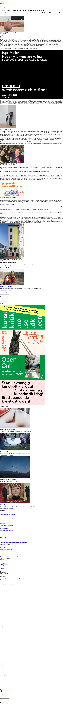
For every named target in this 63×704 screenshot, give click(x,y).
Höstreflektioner (4, 528)
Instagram (3, 568)
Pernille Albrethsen (4, 290)
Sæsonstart (11, 508)
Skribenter (3, 563)
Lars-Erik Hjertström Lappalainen (6, 539)
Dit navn (1, 296)
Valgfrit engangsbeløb (19, 265)
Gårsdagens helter (4, 451)
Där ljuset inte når (4, 537)
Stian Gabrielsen (3, 549)
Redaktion (3, 562)
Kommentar (11, 455)
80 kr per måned (7, 265)
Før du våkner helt (4, 533)
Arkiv (3, 565)
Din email (1, 299)
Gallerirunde (9, 516)
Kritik (10, 290)
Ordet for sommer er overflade (7, 429)
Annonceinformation (5, 564)
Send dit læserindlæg (3, 301)
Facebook (3, 567)
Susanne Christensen (4, 520)
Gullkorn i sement (4, 552)
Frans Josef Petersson (4, 530)
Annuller (1, 303)
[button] (0, 1)
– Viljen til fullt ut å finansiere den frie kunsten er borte (13, 542)
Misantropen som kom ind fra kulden (9, 518)
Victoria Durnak (3, 544)
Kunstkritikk (2, 3)
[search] (1, 2)
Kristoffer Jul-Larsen (4, 455)
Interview (10, 544)
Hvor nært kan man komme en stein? (9, 479)
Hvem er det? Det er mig (6, 286)
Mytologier (3, 504)
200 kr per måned (13, 265)
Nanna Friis (3, 516)
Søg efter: (1, 697)
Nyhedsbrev (4, 566)
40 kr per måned (2, 265)
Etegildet (2, 547)
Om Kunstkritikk (4, 561)
